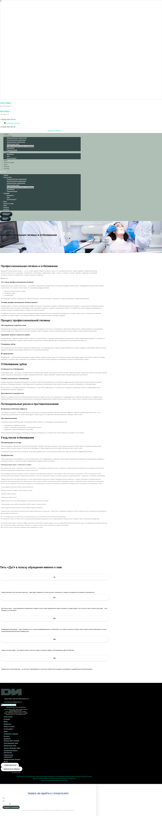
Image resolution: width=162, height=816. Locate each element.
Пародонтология (12, 150)
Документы (10, 154)
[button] (40, 172)
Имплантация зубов (13, 144)
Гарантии (6, 166)
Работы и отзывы (9, 162)
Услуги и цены (8, 136)
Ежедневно (5, 111)
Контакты (6, 168)
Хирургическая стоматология (16, 142)
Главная (6, 134)
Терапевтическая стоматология (17, 138)
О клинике (7, 152)
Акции (5, 164)
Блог (8, 156)
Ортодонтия (10, 148)
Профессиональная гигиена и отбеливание (20, 146)
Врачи (5, 160)
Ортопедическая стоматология (16, 140)
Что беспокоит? (11, 158)
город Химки (5, 103)
